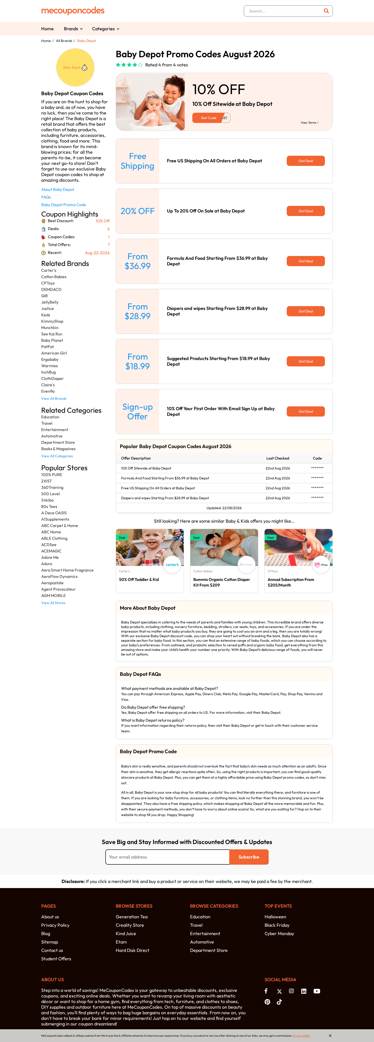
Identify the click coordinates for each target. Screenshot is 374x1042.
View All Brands (53, 398)
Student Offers (56, 959)
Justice (47, 308)
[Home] (73, 11)
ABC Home (51, 531)
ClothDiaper (52, 378)
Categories (103, 29)
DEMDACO (51, 289)
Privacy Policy (55, 925)
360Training (52, 487)
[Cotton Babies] (246, 565)
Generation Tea (132, 917)
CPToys (48, 283)
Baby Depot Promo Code (63, 204)
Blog (45, 933)
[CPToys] (321, 565)
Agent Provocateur (58, 589)
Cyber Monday (279, 933)
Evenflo (48, 391)
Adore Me (50, 557)
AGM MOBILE (53, 595)
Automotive (52, 435)
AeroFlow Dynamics (59, 576)
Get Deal (306, 161)
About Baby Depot (57, 189)
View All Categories (57, 456)
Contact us (52, 950)
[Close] (330, 1035)
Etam (121, 942)
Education (50, 416)
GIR (44, 295)
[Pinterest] (268, 1001)
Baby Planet (52, 340)
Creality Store (130, 925)
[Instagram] (292, 991)
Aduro (46, 563)
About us (50, 917)
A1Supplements (55, 519)
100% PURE (51, 474)
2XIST (46, 480)
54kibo (47, 500)
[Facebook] (268, 991)
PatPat (47, 346)
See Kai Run (51, 333)
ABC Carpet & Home (59, 525)
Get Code (209, 118)
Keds (45, 314)
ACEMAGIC (51, 550)
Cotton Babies (53, 276)
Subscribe (249, 857)
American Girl (54, 352)
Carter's (48, 270)
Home (47, 29)
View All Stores (53, 603)
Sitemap (49, 942)
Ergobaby (50, 359)
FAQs (46, 196)
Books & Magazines (58, 448)
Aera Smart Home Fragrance (67, 570)
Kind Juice (126, 933)
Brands (71, 29)
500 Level (50, 493)
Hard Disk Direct (132, 950)
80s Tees (49, 506)
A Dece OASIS (54, 512)
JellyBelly (50, 302)
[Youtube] (317, 991)
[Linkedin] (304, 991)
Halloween (275, 917)
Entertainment (54, 429)
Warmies (49, 365)
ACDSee (48, 544)
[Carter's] (172, 565)
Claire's (48, 384)
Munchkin (50, 327)
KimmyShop (52, 321)
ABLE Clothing (54, 538)
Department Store (58, 442)
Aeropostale (52, 582)
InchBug (48, 372)
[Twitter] (280, 991)
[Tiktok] (280, 1001)
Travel (46, 423)
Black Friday (277, 925)
